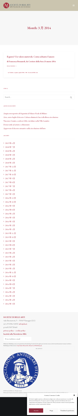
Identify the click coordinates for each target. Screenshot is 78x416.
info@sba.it (23, 324)
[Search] (39, 97)
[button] (74, 395)
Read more (11, 66)
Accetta (36, 410)
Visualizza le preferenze (67, 410)
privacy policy (8, 330)
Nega (51, 410)
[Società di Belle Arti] (16, 5)
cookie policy (20, 330)
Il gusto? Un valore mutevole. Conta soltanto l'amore (30, 56)
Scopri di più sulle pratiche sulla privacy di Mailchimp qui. (29, 345)
